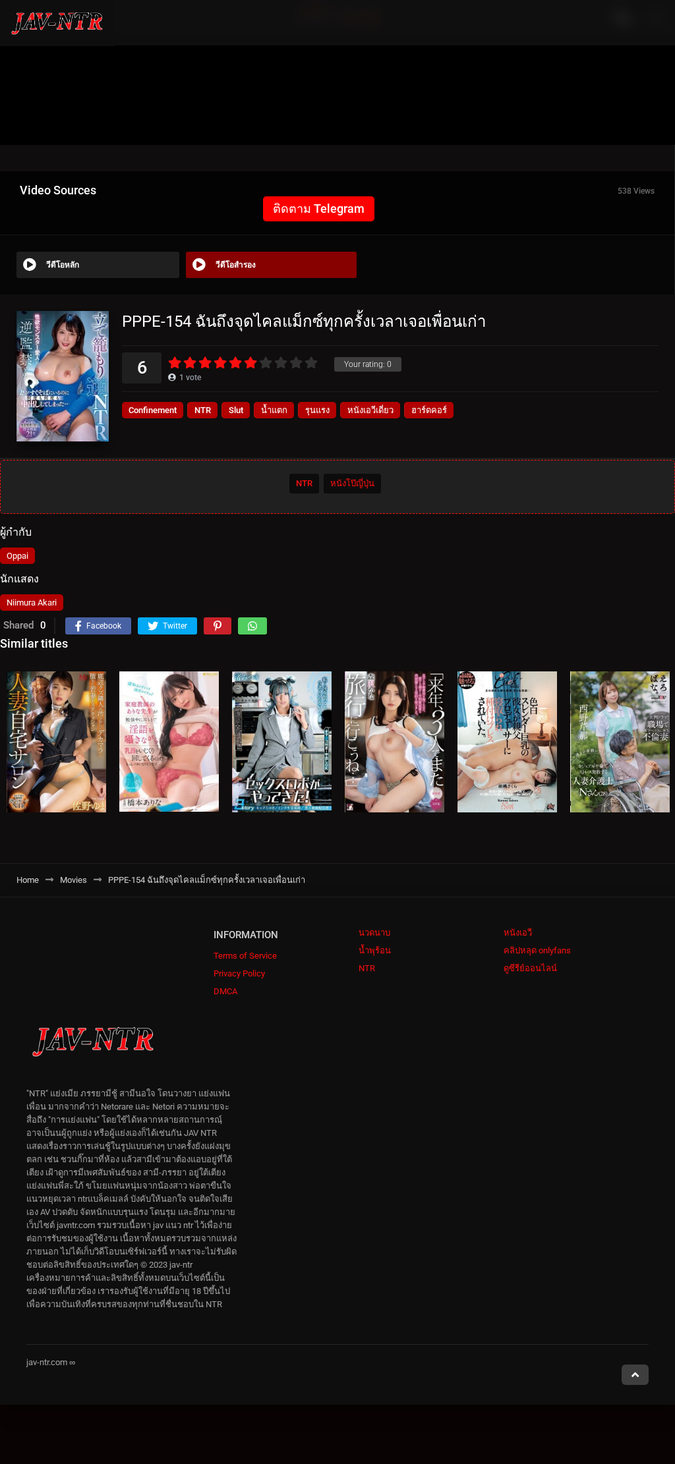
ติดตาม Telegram (319, 208)
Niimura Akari (32, 602)
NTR (202, 410)
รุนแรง (317, 410)
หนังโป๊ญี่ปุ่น (352, 483)
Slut (236, 410)
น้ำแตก (274, 410)
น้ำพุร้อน (375, 950)
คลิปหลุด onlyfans (537, 950)
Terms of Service (245, 956)
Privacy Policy (239, 973)
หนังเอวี (518, 933)
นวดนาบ (374, 933)
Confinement (153, 410)
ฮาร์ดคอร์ (429, 410)
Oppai (17, 556)
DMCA (225, 991)
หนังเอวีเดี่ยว (370, 410)
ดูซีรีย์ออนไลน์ (530, 968)
